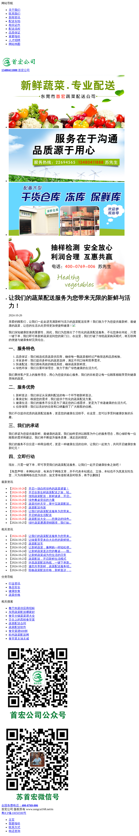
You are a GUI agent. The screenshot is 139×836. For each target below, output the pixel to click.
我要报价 (14, 823)
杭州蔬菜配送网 (19, 634)
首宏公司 (15, 70)
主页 (11, 819)
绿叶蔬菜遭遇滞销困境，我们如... (50, 522)
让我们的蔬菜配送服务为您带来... (50, 511)
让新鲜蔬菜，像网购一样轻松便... (50, 547)
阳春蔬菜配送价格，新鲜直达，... (50, 570)
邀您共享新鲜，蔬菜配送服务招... (50, 566)
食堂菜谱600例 (18, 630)
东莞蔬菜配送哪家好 (22, 612)
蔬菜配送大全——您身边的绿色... (50, 518)
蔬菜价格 (14, 594)
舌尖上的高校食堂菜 (22, 619)
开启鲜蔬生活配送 (40, 515)
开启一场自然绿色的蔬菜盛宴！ (49, 488)
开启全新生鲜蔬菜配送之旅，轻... (50, 492)
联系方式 (14, 827)
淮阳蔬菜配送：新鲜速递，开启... (50, 496)
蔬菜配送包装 (37, 507)
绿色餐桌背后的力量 (42, 499)
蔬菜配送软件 (17, 627)
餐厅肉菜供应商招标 (22, 608)
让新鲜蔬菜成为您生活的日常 (47, 554)
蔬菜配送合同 (17, 623)
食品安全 (14, 587)
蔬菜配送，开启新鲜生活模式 (47, 558)
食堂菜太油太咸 (19, 638)
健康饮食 (14, 591)
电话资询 (14, 831)
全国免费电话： (19, 805)
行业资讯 (14, 583)
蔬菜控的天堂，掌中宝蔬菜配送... (50, 503)
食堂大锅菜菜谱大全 (22, 615)
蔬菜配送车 (36, 543)
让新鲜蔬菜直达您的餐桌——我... (50, 551)
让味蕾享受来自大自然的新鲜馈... (50, 539)
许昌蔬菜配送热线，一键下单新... (50, 562)
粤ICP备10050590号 (13, 813)
